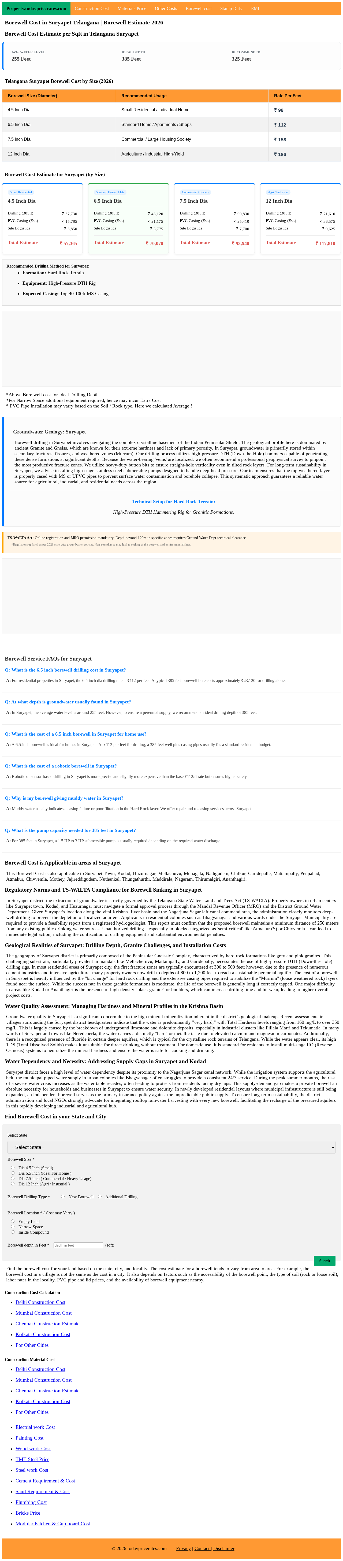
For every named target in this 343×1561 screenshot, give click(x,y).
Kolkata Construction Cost (43, 1334)
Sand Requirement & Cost (43, 1491)
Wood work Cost (33, 1448)
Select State (17, 1135)
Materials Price (132, 8)
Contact (203, 1548)
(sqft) (108, 1245)
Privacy (183, 1548)
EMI (255, 8)
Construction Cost (92, 8)
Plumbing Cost (31, 1502)
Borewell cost (199, 8)
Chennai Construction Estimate (47, 1323)
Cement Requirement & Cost (45, 1481)
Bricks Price (28, 1513)
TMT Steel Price (32, 1459)
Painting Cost (29, 1438)
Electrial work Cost (35, 1427)
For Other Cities (32, 1345)
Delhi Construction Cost (40, 1302)
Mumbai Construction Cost (44, 1313)
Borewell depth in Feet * (28, 1245)
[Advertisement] (171, 348)
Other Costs (166, 8)
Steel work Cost (32, 1470)
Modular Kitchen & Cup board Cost (53, 1523)
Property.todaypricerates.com (36, 8)
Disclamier (223, 1548)
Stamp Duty (231, 8)
